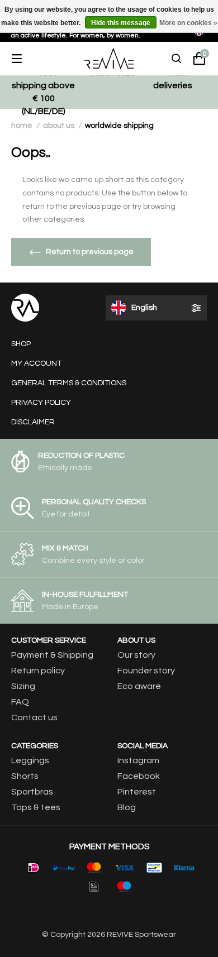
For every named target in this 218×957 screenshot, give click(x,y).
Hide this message (120, 23)
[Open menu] (25, 58)
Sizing (23, 686)
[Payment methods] (34, 867)
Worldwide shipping (119, 126)
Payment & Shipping (52, 654)
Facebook (138, 776)
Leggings (30, 760)
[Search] (176, 58)
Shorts (25, 776)
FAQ (20, 701)
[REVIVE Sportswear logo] (109, 59)
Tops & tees (35, 807)
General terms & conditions (68, 383)
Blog (126, 807)
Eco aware (139, 686)
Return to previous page (90, 252)
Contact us (34, 717)
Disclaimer (33, 422)
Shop (21, 344)
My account (36, 363)
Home (21, 126)
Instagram (138, 760)
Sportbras (32, 791)
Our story (136, 654)
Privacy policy (41, 402)
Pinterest (136, 791)
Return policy (38, 670)
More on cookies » (188, 23)
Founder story (146, 670)
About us (58, 126)
